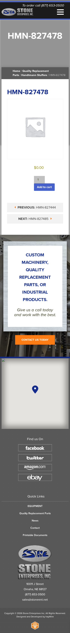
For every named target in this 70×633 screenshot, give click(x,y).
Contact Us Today (35, 339)
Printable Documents (35, 535)
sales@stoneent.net (35, 600)
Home (16, 71)
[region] (35, 393)
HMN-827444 (37, 207)
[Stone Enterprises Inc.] (35, 578)
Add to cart (44, 187)
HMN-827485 (33, 219)
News (35, 520)
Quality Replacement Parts (35, 513)
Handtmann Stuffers (34, 75)
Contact (35, 527)
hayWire (50, 616)
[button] (35, 389)
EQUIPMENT (35, 506)
